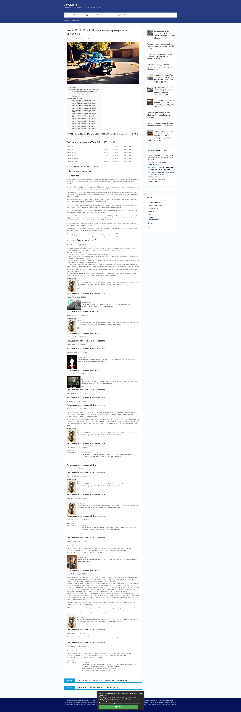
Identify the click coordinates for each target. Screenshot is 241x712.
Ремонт (150, 217)
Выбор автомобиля (154, 202)
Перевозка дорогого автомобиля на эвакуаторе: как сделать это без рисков (160, 46)
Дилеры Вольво (123, 15)
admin (85, 39)
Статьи (150, 223)
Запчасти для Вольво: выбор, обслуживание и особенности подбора (158, 115)
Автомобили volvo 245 (75, 98)
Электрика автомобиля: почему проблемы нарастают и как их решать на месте (159, 56)
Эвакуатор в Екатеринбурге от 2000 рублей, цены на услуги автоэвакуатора (161, 174)
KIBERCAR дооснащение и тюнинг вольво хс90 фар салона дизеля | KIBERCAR (161, 157)
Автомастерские (154, 219)
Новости (68, 15)
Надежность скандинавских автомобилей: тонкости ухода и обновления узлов (159, 67)
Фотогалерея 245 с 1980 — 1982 (80, 93)
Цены (105, 15)
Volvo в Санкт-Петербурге (78, 95)
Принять (118, 707)
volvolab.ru (70, 4)
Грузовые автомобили (93, 15)
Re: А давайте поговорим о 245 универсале (85, 100)
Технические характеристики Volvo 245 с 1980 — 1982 (84, 89)
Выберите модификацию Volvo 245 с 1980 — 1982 (84, 91)
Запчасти (113, 15)
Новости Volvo (75, 96)
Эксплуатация (78, 15)
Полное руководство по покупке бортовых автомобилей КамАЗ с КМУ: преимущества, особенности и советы (160, 135)
